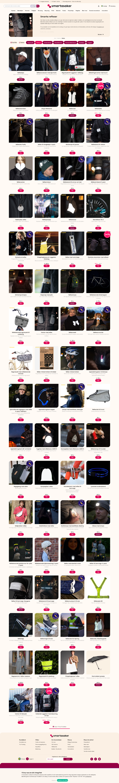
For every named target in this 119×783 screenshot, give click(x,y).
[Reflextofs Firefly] (21, 131)
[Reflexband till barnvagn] (46, 587)
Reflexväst (72, 108)
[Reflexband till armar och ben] (72, 168)
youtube (99, 759)
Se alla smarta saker (89, 751)
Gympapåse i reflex (47, 486)
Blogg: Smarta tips (72, 742)
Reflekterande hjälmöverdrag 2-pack (46, 563)
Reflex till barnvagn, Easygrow (21, 601)
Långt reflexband (46, 108)
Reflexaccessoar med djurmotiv (47, 72)
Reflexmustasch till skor (72, 601)
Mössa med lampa (98, 526)
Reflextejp (21, 638)
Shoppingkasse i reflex (72, 676)
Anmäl (68, 759)
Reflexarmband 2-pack (98, 182)
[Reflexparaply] (46, 206)
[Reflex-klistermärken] (72, 358)
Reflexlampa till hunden (98, 449)
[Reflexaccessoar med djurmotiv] (46, 59)
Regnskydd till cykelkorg (46, 676)
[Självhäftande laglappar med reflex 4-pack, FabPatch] (21, 396)
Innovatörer (105, 10)
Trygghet (90, 42)
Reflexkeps (20, 72)
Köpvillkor (37, 746)
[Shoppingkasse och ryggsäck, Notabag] (46, 243)
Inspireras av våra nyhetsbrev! (59, 756)
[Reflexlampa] (72, 281)
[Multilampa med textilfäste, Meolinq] (72, 512)
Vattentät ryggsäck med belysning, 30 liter (47, 714)
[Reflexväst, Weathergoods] (98, 625)
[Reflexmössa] (46, 168)
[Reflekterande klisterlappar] (98, 281)
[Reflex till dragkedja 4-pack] (46, 131)
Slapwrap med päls (46, 295)
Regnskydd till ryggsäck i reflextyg (72, 72)
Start (55, 38)
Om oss (54, 742)
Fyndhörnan (87, 749)
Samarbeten (71, 746)
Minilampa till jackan (72, 144)
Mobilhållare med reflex (46, 526)
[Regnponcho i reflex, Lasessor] (21, 662)
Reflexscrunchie (98, 332)
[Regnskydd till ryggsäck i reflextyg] (72, 59)
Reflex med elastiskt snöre (72, 563)
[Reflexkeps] (21, 59)
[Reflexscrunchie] (98, 319)
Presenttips (71, 10)
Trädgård (33, 10)
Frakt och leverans (40, 742)
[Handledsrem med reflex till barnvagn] (72, 473)
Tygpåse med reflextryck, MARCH (46, 449)
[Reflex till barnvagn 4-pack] (98, 550)
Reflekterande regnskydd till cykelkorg (21, 333)
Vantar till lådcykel (21, 714)
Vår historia (55, 744)
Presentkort (87, 742)
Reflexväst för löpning (72, 638)
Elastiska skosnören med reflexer (98, 257)
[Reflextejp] (21, 625)
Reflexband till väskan (98, 144)
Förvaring (40, 10)
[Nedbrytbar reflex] (21, 206)
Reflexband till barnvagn (46, 601)
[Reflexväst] (72, 95)
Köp (47, 79)
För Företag (22, 744)
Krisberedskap (47, 42)
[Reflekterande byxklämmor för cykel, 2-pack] (21, 550)
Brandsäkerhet (58, 42)
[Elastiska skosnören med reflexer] (98, 243)
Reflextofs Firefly (21, 144)
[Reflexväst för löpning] (72, 625)
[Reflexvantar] (21, 168)
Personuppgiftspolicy (40, 744)
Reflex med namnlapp (72, 257)
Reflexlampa (72, 295)
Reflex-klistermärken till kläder (46, 372)
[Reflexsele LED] (98, 587)
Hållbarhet (54, 746)
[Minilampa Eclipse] (21, 281)
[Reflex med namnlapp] (72, 243)
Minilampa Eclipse (21, 295)
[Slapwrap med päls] (46, 281)
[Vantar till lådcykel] (21, 700)
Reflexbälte (98, 108)
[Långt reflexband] (46, 95)
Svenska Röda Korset (70, 42)
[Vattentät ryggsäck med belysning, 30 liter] (46, 700)
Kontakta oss (22, 742)
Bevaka (21, 79)
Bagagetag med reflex (21, 486)
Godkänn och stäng (62, 780)
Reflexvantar (21, 182)
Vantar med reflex (46, 332)
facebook (91, 759)
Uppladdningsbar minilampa (98, 372)
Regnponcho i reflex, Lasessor (21, 676)
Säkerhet (58, 10)
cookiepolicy (88, 776)
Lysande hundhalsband (98, 486)
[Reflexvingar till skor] (46, 625)
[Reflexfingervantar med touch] (98, 59)
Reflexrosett (72, 332)
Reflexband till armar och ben (72, 182)
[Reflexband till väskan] (98, 131)
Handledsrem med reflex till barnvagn (72, 487)
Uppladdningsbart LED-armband (21, 449)
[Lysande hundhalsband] (98, 473)
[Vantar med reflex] (46, 319)
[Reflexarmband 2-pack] (98, 168)
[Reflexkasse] (72, 206)
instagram (95, 759)
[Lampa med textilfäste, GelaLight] (72, 396)
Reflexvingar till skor (46, 638)
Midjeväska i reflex (21, 526)
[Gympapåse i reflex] (46, 473)
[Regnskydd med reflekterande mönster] (21, 358)
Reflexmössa (47, 182)
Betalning (37, 749)
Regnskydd (30, 42)
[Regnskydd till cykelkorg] (46, 662)
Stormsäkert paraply (98, 676)
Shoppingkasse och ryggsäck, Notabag (46, 258)
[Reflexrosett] (72, 319)
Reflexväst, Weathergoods (98, 638)
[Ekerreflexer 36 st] (98, 206)
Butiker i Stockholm (56, 749)
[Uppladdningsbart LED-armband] (21, 435)
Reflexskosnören (21, 108)
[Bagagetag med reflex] (21, 473)
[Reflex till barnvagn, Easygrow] (21, 587)
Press (69, 744)
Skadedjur (81, 42)
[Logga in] (98, 6)
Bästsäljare (20, 10)
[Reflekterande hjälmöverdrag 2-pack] (46, 550)
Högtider (78, 10)
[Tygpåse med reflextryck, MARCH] (46, 435)
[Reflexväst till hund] (98, 396)
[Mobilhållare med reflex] (46, 512)
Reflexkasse (72, 219)
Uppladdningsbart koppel (47, 409)
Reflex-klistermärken (72, 372)
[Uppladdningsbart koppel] (46, 396)
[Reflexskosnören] (21, 95)
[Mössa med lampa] (98, 512)
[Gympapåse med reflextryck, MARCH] (72, 435)
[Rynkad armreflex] (21, 243)
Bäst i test (84, 10)
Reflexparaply (46, 219)
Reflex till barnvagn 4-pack (98, 563)
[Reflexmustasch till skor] (72, 587)
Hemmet (27, 10)
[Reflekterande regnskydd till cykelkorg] (21, 319)
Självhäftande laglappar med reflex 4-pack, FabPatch (21, 410)
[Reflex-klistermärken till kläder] (46, 358)
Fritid (52, 10)
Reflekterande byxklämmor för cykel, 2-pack (20, 564)
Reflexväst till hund (98, 409)
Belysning (47, 10)
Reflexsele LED (98, 601)
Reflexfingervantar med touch (98, 72)
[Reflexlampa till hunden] (98, 435)
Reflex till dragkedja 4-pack (46, 144)
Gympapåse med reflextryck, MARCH (72, 449)
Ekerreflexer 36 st (98, 219)
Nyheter (13, 10)
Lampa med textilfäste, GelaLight (72, 409)
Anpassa (54, 780)
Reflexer (39, 42)
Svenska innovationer (94, 10)
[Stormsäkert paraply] (98, 662)
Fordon (64, 10)
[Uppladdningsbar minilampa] (98, 358)
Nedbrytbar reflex (20, 219)
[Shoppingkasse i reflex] (72, 662)
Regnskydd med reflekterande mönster (20, 372)
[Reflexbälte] (98, 95)
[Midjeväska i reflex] (21, 512)
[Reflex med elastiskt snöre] (72, 550)
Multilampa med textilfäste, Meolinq (72, 526)
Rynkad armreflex (20, 257)
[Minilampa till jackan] (72, 131)
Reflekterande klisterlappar (98, 295)
